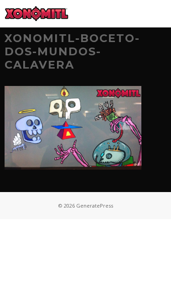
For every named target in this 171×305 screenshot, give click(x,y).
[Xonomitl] (36, 13)
